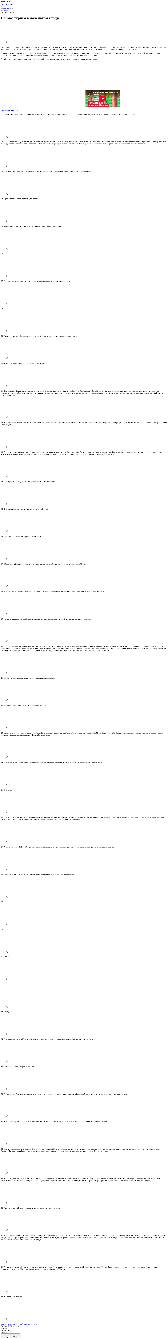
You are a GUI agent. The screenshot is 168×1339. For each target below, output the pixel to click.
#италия (39, 1324)
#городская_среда (29, 1324)
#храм (3, 1324)
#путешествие (16, 1324)
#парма (8, 1324)
